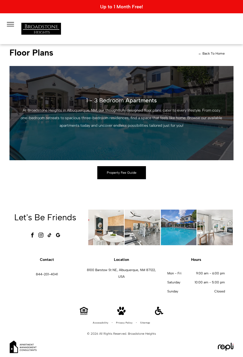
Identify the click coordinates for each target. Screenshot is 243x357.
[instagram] (41, 235)
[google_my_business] (58, 235)
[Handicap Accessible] (159, 313)
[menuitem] (100, 322)
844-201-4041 (47, 274)
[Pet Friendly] (121, 313)
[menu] (10, 24)
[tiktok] (49, 235)
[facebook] (32, 235)
